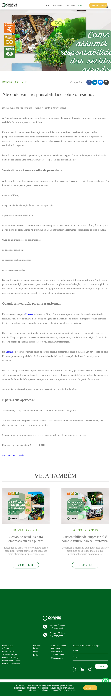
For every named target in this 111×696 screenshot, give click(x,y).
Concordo (90, 688)
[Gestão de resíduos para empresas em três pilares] (26, 523)
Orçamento (55, 648)
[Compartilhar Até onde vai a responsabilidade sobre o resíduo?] (100, 82)
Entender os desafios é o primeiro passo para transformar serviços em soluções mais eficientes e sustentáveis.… (26, 550)
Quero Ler (25, 565)
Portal (79, 5)
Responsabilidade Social (11, 661)
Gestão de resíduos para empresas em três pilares (25, 539)
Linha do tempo (8, 651)
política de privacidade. (66, 690)
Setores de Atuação (9, 654)
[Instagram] (89, 669)
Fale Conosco (56, 651)
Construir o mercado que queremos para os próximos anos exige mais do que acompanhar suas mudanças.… (85, 550)
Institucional (7, 645)
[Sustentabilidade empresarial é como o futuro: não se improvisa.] (85, 523)
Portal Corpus (14, 82)
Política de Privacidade (11, 664)
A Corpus (5, 648)
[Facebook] (75, 669)
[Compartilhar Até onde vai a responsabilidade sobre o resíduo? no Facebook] (89, 82)
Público (36, 651)
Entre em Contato (58, 645)
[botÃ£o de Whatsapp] (105, 681)
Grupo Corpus (58, 5)
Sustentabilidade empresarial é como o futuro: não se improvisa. (85, 539)
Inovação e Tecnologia (10, 658)
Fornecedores (57, 658)
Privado (36, 648)
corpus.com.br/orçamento (13, 455)
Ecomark (29, 314)
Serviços (70, 5)
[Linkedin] (82, 669)
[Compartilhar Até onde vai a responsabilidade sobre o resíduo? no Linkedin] (94, 82)
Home (48, 5)
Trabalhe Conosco (58, 654)
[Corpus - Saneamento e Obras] (10, 7)
